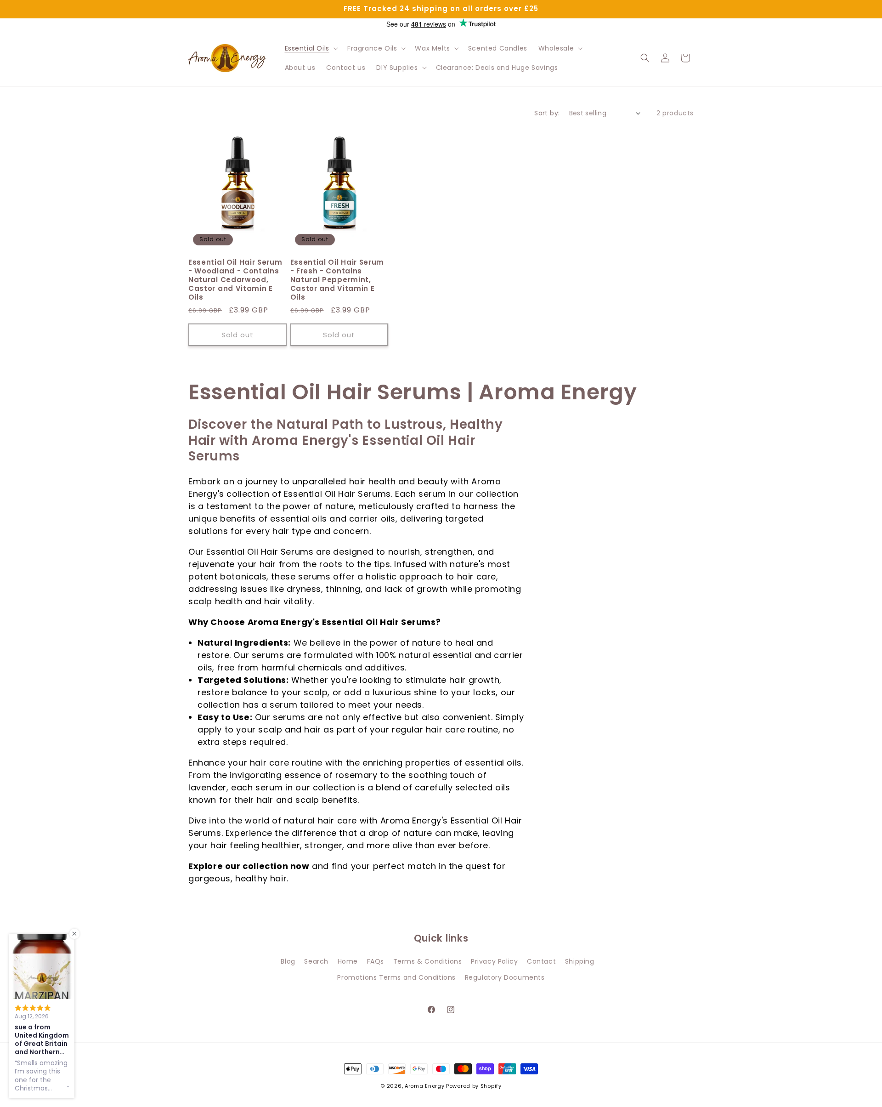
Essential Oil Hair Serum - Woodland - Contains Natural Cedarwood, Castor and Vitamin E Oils (235, 279)
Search (316, 961)
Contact (541, 961)
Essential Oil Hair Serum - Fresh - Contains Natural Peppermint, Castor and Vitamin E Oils (337, 279)
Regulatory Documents (505, 977)
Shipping (579, 961)
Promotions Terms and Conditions (396, 977)
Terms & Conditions (427, 961)
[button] (310, 48)
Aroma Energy (424, 1086)
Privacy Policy (494, 961)
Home (348, 961)
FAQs (375, 961)
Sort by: (547, 113)
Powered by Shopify (474, 1086)
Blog (288, 961)
